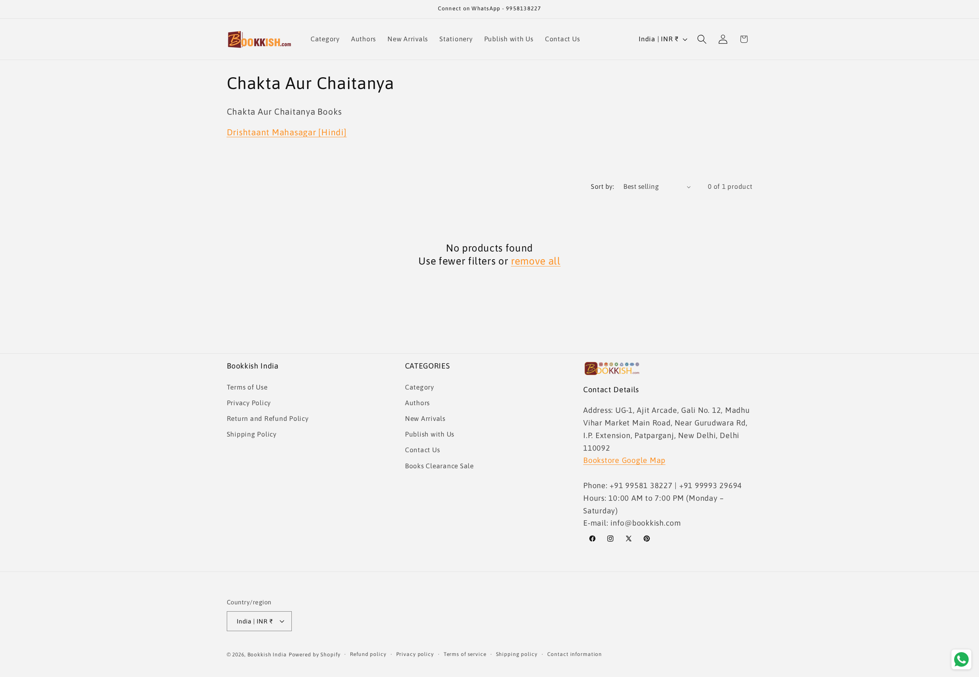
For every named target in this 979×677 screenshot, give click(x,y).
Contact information (574, 654)
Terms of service (465, 654)
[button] (701, 39)
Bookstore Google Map (624, 460)
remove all (536, 261)
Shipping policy (517, 654)
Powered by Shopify (315, 654)
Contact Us (422, 450)
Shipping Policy (251, 434)
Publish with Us (429, 434)
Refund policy (368, 654)
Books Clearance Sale (439, 466)
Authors (417, 403)
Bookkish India (267, 654)
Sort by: (602, 186)
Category (419, 387)
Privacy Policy (249, 403)
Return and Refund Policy (268, 418)
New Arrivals (425, 418)
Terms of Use (247, 387)
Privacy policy (415, 654)
